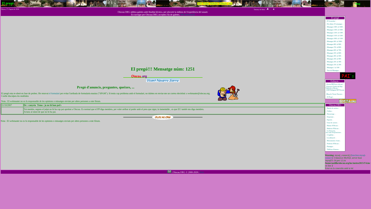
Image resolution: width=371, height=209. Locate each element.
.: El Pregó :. (330, 97)
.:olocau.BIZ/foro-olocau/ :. (335, 84)
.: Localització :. (331, 138)
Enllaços (222, 3)
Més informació (187, 14)
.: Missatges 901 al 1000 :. (334, 41)
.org (230, 3)
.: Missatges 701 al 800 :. (334, 47)
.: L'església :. (330, 135)
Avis (202, 172)
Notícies (214, 3)
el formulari (54, 93)
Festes (206, 3)
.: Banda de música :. (333, 108)
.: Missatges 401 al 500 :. (334, 56)
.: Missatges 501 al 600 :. (334, 53)
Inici (199, 3)
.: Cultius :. (329, 111)
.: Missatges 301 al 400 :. (334, 59)
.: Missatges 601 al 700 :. (334, 50)
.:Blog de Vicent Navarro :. (335, 94)
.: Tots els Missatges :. (333, 70)
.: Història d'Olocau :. (333, 128)
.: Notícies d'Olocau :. (333, 143)
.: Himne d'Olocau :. (332, 125)
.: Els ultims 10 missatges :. (335, 24)
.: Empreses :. (330, 117)
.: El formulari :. (331, 21)
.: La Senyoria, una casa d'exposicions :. (334, 131)
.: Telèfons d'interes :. (333, 149)
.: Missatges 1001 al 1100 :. (335, 38)
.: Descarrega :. (331, 114)
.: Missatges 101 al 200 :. (334, 64)
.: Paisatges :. (330, 146)
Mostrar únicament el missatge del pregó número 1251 (8, 110)
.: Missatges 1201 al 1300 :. (335, 33)
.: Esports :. (329, 120)
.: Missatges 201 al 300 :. (334, 62)
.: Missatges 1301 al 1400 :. (335, 30)
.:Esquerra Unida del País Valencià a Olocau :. (334, 87)
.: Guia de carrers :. (332, 123)
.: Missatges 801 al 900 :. (334, 44)
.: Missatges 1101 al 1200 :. (335, 35)
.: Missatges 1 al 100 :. (333, 67)
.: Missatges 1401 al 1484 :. (335, 27)
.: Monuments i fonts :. (333, 141)
